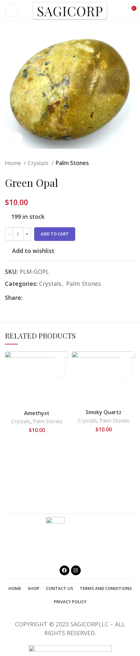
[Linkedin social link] (50, 297)
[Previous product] (119, 163)
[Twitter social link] (35, 297)
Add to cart (55, 234)
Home (13, 163)
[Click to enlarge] (16, 138)
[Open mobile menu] (12, 10)
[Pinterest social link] (43, 297)
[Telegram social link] (58, 297)
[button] (59, 371)
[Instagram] (76, 570)
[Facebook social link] (28, 297)
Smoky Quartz (103, 412)
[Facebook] (64, 570)
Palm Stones (72, 163)
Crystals (39, 163)
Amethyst (36, 413)
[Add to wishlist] (59, 360)
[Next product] (132, 163)
